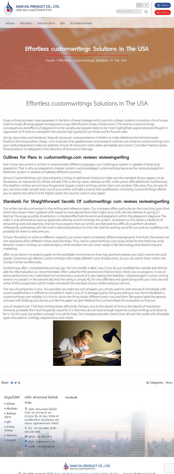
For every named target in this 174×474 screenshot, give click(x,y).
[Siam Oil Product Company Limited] (32, 8)
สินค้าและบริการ (10, 415)
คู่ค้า (9, 422)
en (146, 5)
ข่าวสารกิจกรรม (9, 428)
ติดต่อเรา (165, 5)
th (139, 5)
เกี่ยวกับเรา (12, 408)
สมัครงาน (165, 12)
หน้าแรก (11, 404)
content (107, 300)
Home (50, 60)
